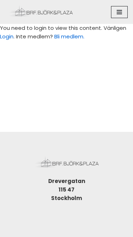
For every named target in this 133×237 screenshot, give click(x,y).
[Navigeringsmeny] (119, 12)
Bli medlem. (69, 36)
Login (6, 36)
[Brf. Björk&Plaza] (40, 12)
